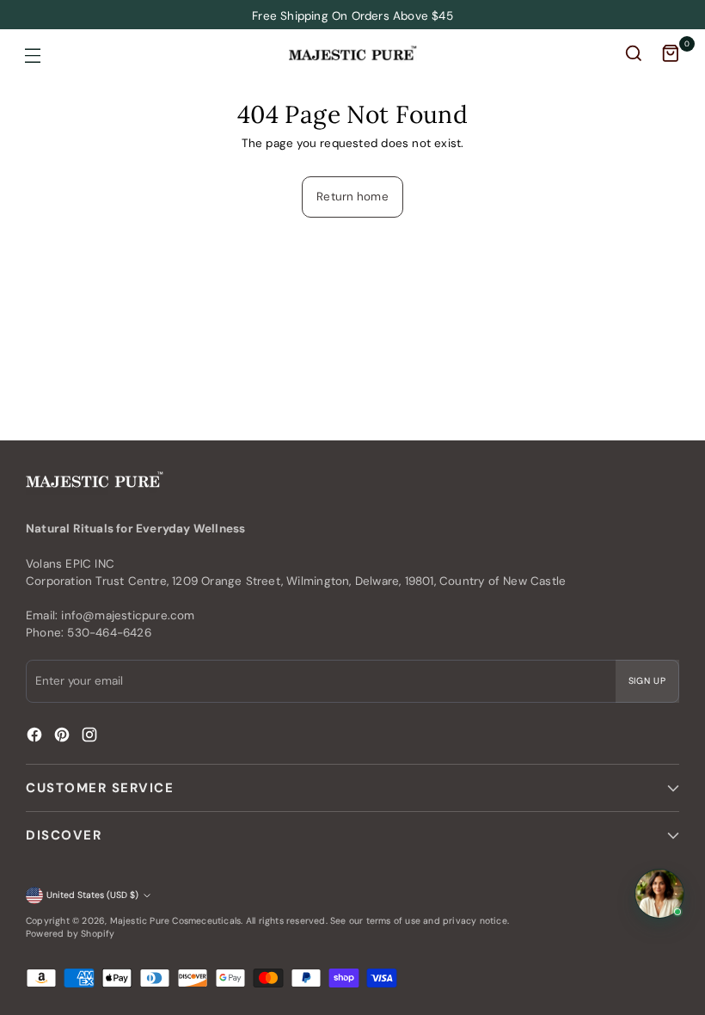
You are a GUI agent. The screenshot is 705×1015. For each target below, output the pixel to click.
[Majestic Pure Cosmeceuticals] (352, 53)
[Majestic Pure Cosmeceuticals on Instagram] (91, 737)
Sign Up (647, 680)
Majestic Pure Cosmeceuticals (176, 920)
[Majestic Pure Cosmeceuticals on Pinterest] (63, 737)
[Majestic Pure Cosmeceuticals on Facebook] (36, 737)
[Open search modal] (635, 55)
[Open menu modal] (32, 55)
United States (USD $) (92, 895)
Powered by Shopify (70, 933)
